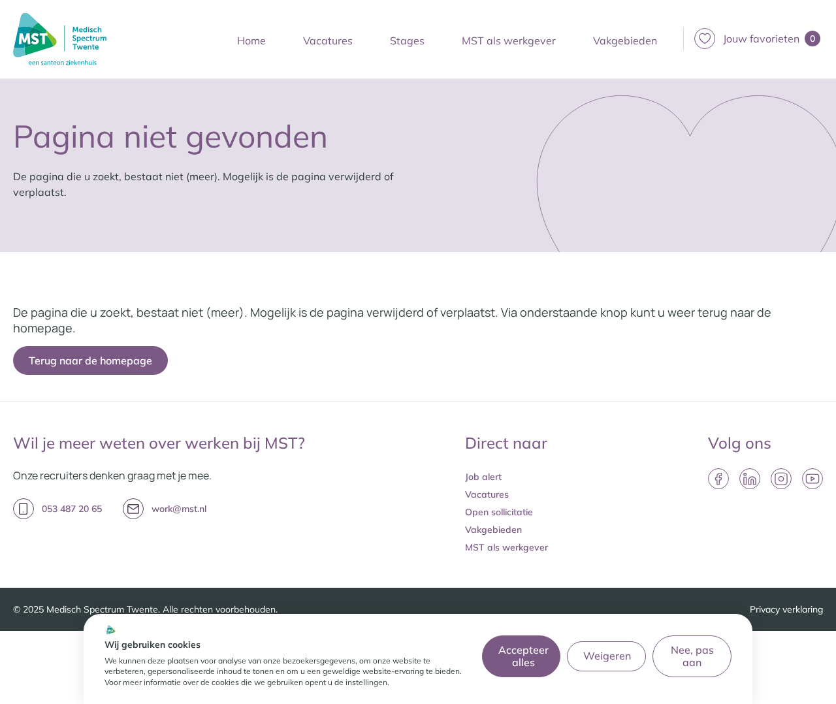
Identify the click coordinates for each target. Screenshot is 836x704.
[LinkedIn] (749, 478)
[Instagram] (781, 478)
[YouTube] (812, 478)
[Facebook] (718, 478)
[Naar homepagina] (59, 38)
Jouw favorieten (769, 38)
